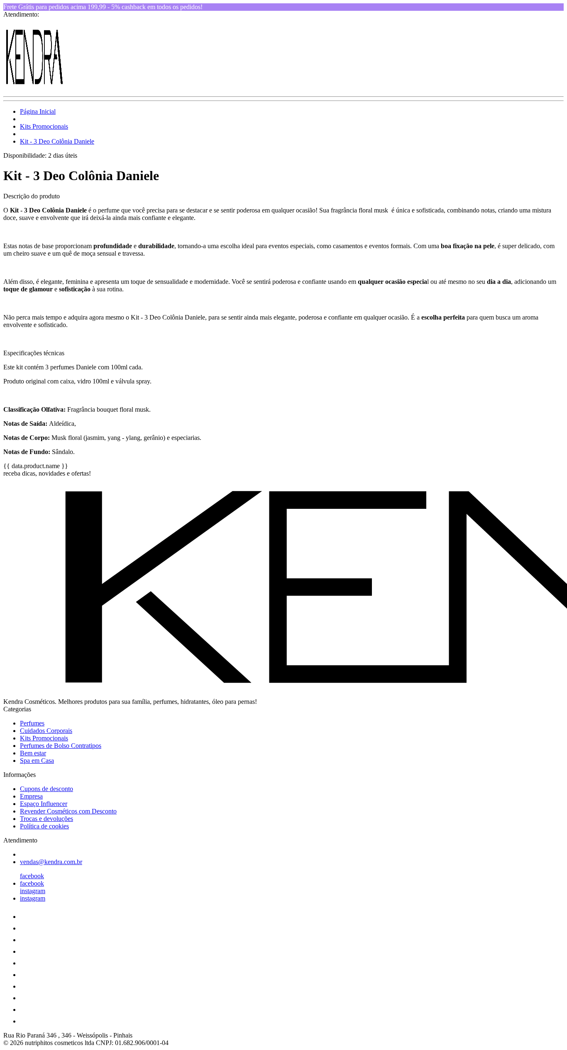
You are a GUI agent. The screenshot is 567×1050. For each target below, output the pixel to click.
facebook (32, 875)
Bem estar (33, 753)
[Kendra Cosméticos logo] (34, 85)
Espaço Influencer (43, 803)
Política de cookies (44, 826)
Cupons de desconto (46, 788)
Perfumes (32, 723)
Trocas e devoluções (46, 818)
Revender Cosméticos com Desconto (68, 811)
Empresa (31, 796)
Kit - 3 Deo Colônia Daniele (57, 141)
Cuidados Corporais (46, 730)
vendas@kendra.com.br (51, 861)
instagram (32, 890)
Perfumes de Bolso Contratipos (60, 745)
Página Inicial (38, 111)
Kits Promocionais (44, 126)
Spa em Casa (37, 760)
